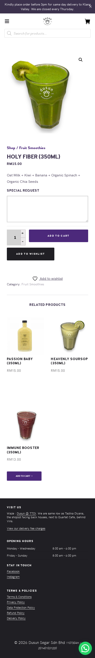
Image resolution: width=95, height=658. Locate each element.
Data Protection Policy (21, 607)
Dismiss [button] (90, 6)
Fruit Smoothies (32, 148)
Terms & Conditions (19, 596)
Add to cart (58, 235)
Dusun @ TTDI (26, 513)
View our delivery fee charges (26, 528)
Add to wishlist (30, 253)
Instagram (13, 576)
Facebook (13, 571)
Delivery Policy (16, 618)
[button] (81, 60)
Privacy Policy (16, 602)
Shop (11, 148)
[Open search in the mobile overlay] (47, 33)
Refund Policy (16, 613)
